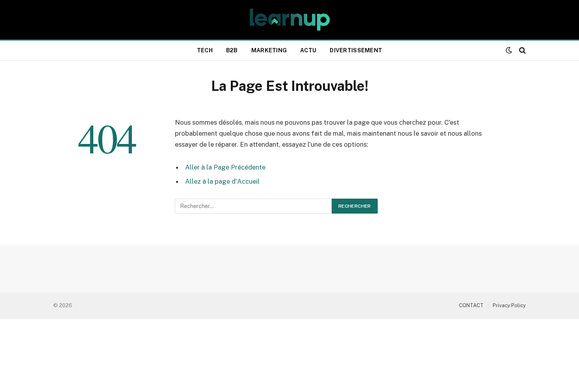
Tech (205, 50)
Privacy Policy (509, 305)
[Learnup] (289, 19)
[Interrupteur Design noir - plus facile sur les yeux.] (509, 50)
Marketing (269, 50)
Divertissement (356, 50)
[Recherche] (522, 50)
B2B (232, 50)
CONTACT (471, 305)
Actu (308, 50)
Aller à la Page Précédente (225, 167)
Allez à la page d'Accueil (222, 181)
